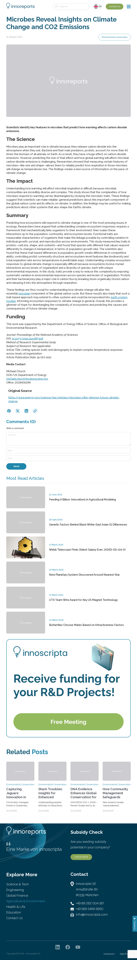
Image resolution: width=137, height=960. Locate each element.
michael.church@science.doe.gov (27, 378)
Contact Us (114, 6)
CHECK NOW (81, 857)
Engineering (15, 890)
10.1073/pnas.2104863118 (27, 338)
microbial (24, 293)
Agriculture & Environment (25, 901)
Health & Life (15, 907)
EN (99, 6)
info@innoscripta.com (92, 914)
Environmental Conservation (114, 37)
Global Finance (17, 895)
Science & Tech (17, 884)
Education (13, 912)
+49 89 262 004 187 (90, 903)
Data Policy (125, 954)
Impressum (109, 954)
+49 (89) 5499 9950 (89, 909)
